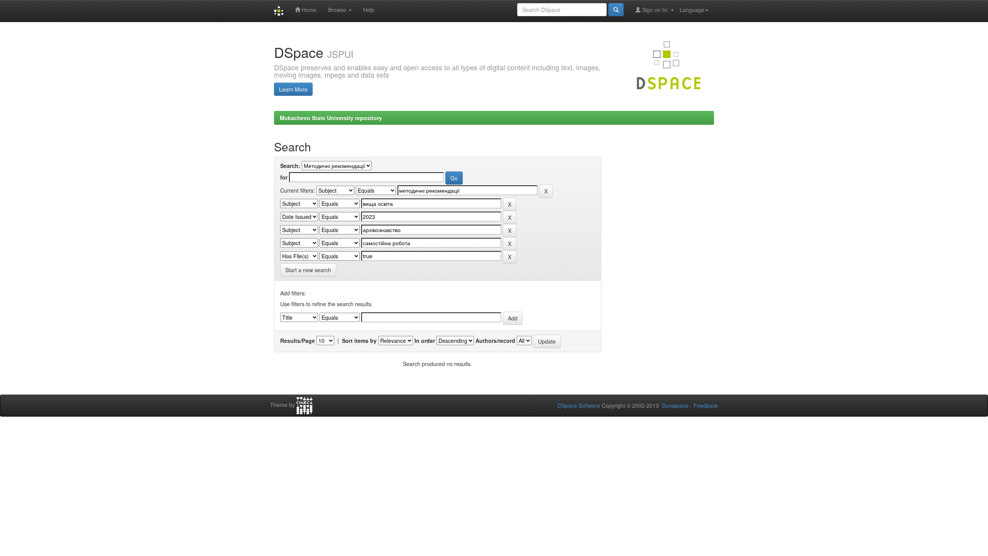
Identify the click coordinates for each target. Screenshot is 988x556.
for (284, 177)
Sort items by (359, 340)
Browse (338, 10)
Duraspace (675, 405)
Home (308, 10)
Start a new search (308, 270)
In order (424, 340)
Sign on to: (655, 10)
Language (692, 10)
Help (368, 10)
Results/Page (297, 340)
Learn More (293, 89)
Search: (290, 166)
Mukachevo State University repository (331, 118)
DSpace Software (579, 405)
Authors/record (495, 340)
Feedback (706, 405)
